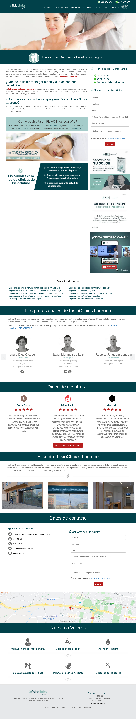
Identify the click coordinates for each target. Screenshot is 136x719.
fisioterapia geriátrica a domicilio (21, 89)
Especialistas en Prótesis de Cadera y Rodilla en (89, 287)
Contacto (115, 7)
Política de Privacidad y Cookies (118, 138)
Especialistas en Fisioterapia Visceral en (86, 298)
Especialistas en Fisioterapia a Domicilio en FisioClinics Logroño (36, 287)
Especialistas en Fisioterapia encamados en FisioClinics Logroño (36, 290)
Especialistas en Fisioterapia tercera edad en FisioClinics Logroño (37, 293)
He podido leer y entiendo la (109, 138)
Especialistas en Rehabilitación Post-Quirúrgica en (90, 293)
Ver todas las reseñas (68, 445)
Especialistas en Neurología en (82, 290)
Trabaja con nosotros (98, 703)
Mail (22, 372)
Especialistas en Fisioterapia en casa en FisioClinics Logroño (35, 295)
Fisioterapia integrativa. (69, 76)
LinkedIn (70, 372)
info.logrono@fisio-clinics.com (111, 81)
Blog (106, 7)
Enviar (110, 143)
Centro (97, 7)
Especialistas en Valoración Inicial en (84, 295)
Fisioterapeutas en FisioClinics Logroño (25, 298)
